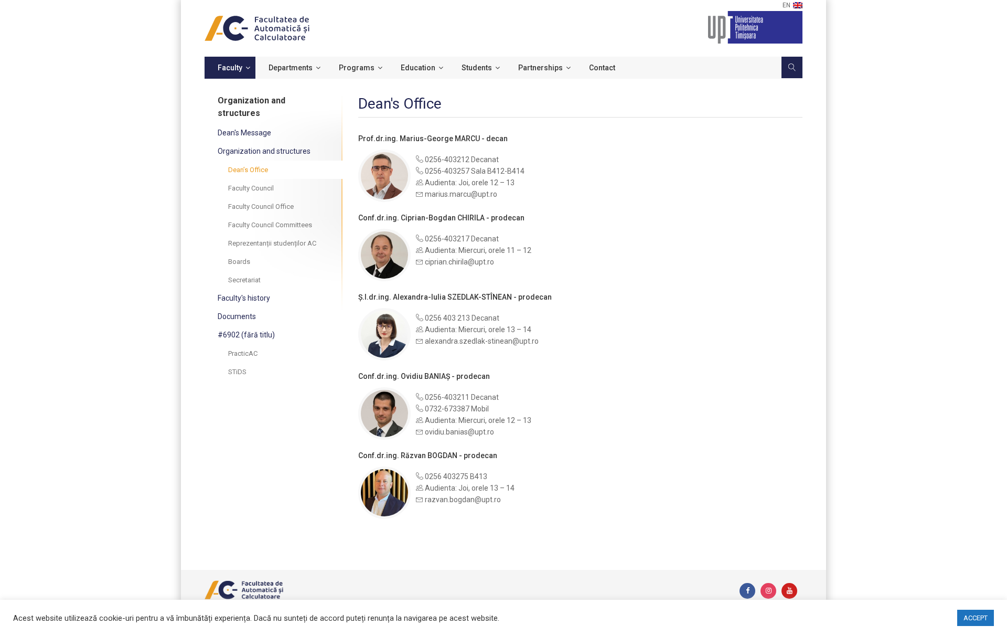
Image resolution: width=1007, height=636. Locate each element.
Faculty (230, 67)
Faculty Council (251, 188)
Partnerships (540, 67)
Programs (356, 67)
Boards (239, 262)
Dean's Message (244, 133)
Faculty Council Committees (270, 225)
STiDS (237, 372)
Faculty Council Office (261, 206)
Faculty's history (244, 298)
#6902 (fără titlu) (246, 335)
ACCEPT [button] (975, 618)
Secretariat (244, 280)
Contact (602, 67)
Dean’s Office (248, 170)
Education (418, 67)
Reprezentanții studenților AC (272, 243)
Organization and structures (264, 151)
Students (477, 67)
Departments (291, 67)
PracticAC (243, 353)
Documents (237, 316)
